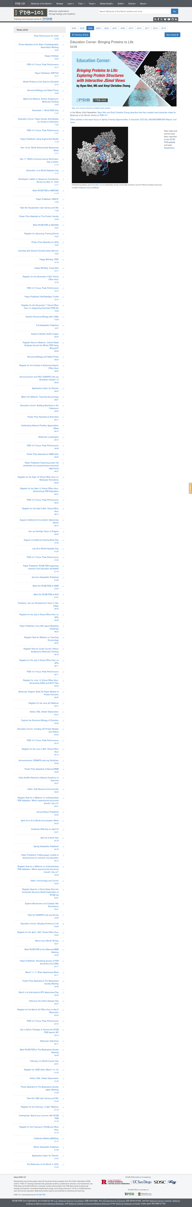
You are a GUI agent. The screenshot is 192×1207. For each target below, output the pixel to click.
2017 (147, 28)
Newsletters (169, 147)
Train (80, 3)
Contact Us (190, 488)
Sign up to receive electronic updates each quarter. (91, 108)
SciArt (120, 3)
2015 (163, 28)
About (142, 3)
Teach (91, 3)
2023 (98, 28)
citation (138, 1177)
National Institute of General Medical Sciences (89, 1203)
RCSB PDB (41, 1194)
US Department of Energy (113, 1200)
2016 (155, 28)
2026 (74, 28)
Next (171, 34)
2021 (114, 28)
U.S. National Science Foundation (69, 1200)
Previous (81, 34)
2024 (90, 28)
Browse (60, 3)
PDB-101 (20, 3)
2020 (123, 28)
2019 (131, 28)
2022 (106, 28)
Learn (70, 3)
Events (131, 3)
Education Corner (98, 184)
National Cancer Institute (160, 1200)
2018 (139, 28)
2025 (82, 28)
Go (174, 11)
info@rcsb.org (83, 187)
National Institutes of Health (128, 1203)
